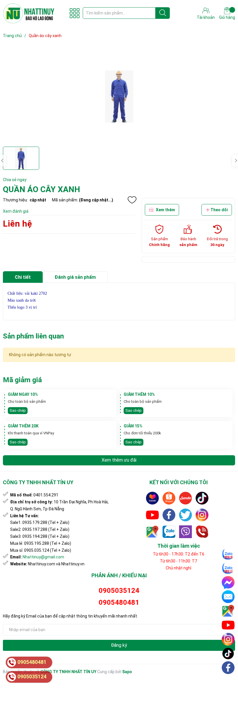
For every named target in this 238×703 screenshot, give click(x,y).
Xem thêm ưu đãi (119, 460)
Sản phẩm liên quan (33, 336)
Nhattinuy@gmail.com (43, 557)
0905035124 (119, 591)
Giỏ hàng (227, 17)
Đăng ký (119, 645)
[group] (119, 96)
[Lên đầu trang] (228, 681)
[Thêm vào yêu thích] (132, 200)
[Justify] (162, 13)
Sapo (127, 671)
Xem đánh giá (15, 211)
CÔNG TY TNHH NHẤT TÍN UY (68, 671)
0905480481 (119, 602)
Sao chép (18, 410)
